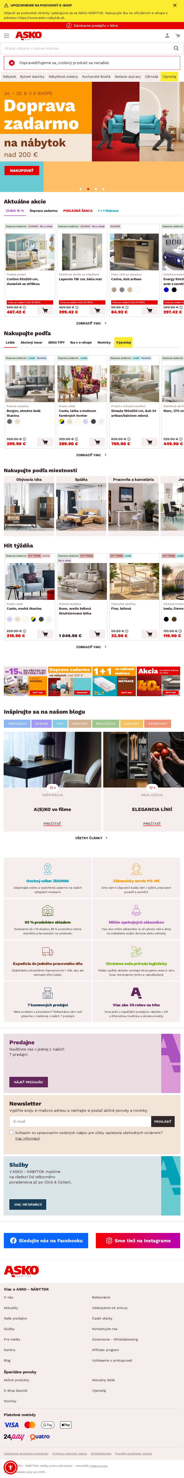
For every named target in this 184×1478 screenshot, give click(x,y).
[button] (10, 1467)
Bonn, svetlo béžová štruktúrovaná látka (75, 608)
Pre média (12, 1339)
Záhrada (151, 76)
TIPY (60, 723)
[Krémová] (77, 421)
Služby (9, 1329)
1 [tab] (80, 189)
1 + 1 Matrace (108, 211)
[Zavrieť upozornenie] (175, 5)
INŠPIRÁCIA (17, 723)
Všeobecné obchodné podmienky (26, 1453)
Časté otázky (102, 1318)
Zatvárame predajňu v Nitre (96, 25)
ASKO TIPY (56, 342)
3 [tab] (96, 189)
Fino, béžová (123, 606)
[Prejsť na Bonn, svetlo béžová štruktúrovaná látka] (82, 581)
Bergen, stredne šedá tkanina (23, 411)
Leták (10, 342)
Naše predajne (15, 1318)
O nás (8, 1297)
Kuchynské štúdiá (96, 76)
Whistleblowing (101, 1453)
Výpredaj (169, 76)
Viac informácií (27, 1138)
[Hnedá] (174, 619)
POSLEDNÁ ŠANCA (77, 211)
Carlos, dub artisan (126, 277)
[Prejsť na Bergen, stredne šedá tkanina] (30, 383)
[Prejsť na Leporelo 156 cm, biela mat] (82, 252)
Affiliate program (105, 1350)
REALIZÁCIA (105, 723)
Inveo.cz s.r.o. (99, 1465)
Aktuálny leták (103, 1380)
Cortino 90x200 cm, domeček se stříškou (23, 279)
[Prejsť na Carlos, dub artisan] (134, 252)
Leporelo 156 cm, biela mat (80, 277)
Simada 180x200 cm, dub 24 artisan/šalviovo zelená (133, 411)
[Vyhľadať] (178, 49)
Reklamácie (101, 1297)
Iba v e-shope (81, 342)
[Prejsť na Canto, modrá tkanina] (30, 581)
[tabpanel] (92, 137)
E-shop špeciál (15, 1390)
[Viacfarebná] (62, 421)
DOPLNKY (131, 723)
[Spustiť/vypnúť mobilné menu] (6, 35)
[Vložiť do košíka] (45, 310)
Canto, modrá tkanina (24, 606)
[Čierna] (174, 290)
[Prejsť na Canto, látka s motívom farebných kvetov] (82, 383)
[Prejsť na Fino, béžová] (134, 581)
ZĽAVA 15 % (15, 211)
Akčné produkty (16, 1380)
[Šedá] (9, 421)
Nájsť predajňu (28, 1082)
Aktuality (11, 1308)
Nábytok (9, 76)
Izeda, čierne (173, 606)
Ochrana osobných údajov (69, 1453)
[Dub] (114, 290)
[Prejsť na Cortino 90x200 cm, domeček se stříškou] (30, 252)
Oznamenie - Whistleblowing (115, 1339)
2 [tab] (88, 189)
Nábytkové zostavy (63, 76)
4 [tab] (103, 189)
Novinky (104, 342)
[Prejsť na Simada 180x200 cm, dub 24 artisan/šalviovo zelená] (134, 383)
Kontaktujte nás (104, 1329)
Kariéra (9, 1350)
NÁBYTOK (79, 723)
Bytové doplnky (32, 76)
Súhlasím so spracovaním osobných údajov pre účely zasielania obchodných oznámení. (88, 1133)
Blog (7, 1360)
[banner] (25, 681)
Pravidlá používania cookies (133, 1453)
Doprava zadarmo (44, 211)
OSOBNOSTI (157, 723)
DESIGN (41, 723)
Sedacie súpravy (128, 76)
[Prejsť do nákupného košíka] (177, 35)
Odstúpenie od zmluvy (109, 1308)
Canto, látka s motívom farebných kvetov (77, 411)
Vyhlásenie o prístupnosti (112, 1360)
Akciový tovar (31, 342)
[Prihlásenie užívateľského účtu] (167, 35)
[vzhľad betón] (122, 290)
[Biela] (138, 290)
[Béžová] (17, 421)
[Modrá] (166, 290)
